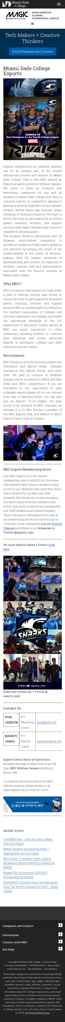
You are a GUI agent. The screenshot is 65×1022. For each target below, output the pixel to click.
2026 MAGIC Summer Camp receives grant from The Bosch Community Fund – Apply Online (30, 886)
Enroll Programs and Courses (32, 51)
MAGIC (32, 15)
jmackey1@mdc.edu (49, 741)
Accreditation (50, 968)
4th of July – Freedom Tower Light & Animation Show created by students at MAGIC (29, 863)
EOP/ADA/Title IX (37, 965)
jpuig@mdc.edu (46, 722)
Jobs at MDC (54, 965)
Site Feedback (35, 968)
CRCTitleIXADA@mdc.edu (37, 1012)
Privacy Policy (49, 961)
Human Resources (16, 968)
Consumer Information (15, 965)
